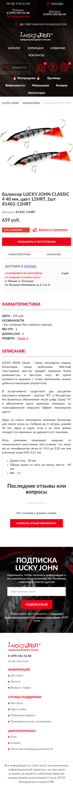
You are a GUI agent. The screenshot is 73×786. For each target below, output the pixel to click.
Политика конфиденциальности (32, 749)
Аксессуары (36, 92)
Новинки (57, 48)
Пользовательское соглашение (31, 721)
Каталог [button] (14, 48)
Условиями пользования (46, 617)
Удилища (53, 78)
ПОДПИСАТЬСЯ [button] (37, 604)
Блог (14, 737)
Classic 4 (22, 338)
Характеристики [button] (19, 254)
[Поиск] (6, 67)
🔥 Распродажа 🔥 (26, 78)
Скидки (15, 743)
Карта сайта (18, 709)
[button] (18, 16)
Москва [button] (30, 266)
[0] (64, 67)
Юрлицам (35, 48)
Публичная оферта (23, 715)
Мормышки (40, 85)
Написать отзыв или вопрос (36, 523)
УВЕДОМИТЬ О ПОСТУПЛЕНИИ (37, 242)
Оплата (15, 681)
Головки (62, 85)
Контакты (36, 55)
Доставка (17, 675)
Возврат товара (21, 688)
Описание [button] (54, 254)
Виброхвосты (15, 85)
